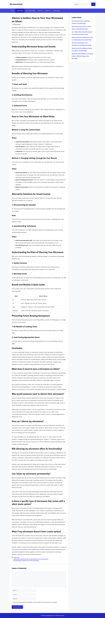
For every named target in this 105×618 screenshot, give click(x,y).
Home (12, 10)
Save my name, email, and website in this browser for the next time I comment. (35, 602)
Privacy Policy (56, 10)
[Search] (93, 4)
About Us (40, 10)
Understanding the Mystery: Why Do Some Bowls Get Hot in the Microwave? (30, 559)
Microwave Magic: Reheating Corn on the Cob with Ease (26, 560)
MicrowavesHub (16, 4)
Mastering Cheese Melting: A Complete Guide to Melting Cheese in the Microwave (82, 56)
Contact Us (47, 10)
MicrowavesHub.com (49, 615)
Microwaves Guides (30, 10)
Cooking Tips (20, 10)
